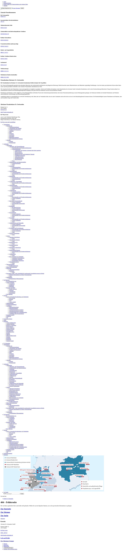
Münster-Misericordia (11, 335)
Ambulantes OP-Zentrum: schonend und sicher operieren (28, 150)
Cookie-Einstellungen (8, 547)
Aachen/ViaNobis (10, 324)
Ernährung (11, 285)
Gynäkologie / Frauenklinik (15, 181)
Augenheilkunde (13, 171)
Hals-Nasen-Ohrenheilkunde (15, 201)
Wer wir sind (12, 298)
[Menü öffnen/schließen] (6, 8)
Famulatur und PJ (10, 315)
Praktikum (8, 316)
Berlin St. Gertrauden (8, 498)
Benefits (11, 299)
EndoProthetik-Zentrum (14, 250)
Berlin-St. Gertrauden (11, 325)
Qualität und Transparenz (15, 129)
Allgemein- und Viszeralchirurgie (16, 146)
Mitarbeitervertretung (14, 137)
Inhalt (4, 1)
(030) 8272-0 (4, 109)
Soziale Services (13, 289)
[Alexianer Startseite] (16, 8)
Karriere (5, 295)
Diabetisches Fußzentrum (15, 247)
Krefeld (8, 333)
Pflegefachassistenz (13, 308)
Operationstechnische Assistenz (16, 311)
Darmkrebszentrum (19, 158)
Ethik (10, 132)
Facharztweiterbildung (11, 304)
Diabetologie (12, 176)
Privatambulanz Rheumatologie (16, 278)
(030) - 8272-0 (4, 532)
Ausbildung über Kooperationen (16, 313)
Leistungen (5, 144)
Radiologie (11, 271)
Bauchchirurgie (18, 159)
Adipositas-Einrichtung (14, 237)
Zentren (8, 236)
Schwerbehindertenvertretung (16, 138)
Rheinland (8, 339)
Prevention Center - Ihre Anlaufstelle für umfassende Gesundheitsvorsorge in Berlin (25, 273)
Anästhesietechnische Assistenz (16, 309)
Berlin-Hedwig (9, 326)
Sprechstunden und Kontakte (18, 225)
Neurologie (11, 217)
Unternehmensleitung (14, 127)
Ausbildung (9, 306)
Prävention (11, 136)
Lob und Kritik (5, 538)
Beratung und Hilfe (10, 287)
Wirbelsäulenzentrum (14, 261)
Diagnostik (8, 268)
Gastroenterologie (13, 185)
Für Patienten (6, 280)
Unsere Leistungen (16, 198)
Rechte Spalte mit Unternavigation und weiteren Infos (15, 4)
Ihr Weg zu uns (4, 530)
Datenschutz (6, 546)
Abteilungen (9, 145)
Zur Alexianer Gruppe (7, 541)
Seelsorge (11, 133)
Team (13, 160)
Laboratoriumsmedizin (14, 269)
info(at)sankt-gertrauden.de (7, 535)
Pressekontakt (12, 142)
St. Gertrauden (6, 343)
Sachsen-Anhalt (9, 340)
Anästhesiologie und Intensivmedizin (17, 162)
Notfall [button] (22, 8)
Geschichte (11, 135)
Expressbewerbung (7, 318)
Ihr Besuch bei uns (16, 207)
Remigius (8, 338)
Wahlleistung (9, 277)
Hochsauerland (9, 330)
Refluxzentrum (18, 151)
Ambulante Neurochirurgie (18, 258)
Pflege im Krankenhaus (11, 267)
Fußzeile (5, 5)
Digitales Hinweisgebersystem (10, 549)
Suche (4, 320)
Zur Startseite (6, 509)
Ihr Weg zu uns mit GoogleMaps (8, 122)
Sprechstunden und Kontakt (18, 203)
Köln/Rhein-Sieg (10, 331)
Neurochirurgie (12, 212)
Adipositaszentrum (19, 157)
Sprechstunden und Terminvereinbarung (21, 215)
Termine (11, 141)
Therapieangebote (10, 264)
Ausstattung (12, 283)
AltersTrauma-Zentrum (14, 239)
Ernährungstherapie (13, 265)
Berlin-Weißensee (10, 328)
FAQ (10, 300)
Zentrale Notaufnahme (14, 233)
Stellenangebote (9, 303)
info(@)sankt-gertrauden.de (7, 112)
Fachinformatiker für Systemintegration (18, 312)
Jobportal (3, 518)
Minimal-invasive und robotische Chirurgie (24, 154)
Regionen (5, 321)
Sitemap (5, 543)
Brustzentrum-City (13, 242)
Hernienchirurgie (19, 153)
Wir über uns (9, 125)
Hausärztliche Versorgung (18, 260)
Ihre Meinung (9, 294)
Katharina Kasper (10, 329)
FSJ (7, 317)
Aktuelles (8, 140)
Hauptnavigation (7, 3)
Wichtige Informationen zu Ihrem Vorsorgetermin (20, 274)
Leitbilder (11, 131)
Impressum (5, 545)
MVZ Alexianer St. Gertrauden (16, 256)
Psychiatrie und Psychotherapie (16, 228)
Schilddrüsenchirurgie (20, 155)
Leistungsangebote (16, 149)
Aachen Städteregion (11, 322)
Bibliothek (11, 286)
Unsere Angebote (10, 282)
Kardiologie (12, 206)
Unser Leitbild (12, 302)
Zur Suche (4, 516)
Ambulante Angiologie (17, 259)
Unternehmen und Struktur (15, 128)
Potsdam (8, 337)
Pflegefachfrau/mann (14, 307)
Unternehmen (6, 124)
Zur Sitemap (5, 512)
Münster (8, 334)
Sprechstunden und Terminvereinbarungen (21, 147)
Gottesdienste (12, 291)
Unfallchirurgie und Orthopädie (16, 223)
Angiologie (11, 166)
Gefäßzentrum (12, 254)
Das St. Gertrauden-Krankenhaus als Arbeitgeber (17, 296)
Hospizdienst (12, 293)
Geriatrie (11, 195)
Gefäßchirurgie (12, 190)
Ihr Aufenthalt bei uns (11, 281)
